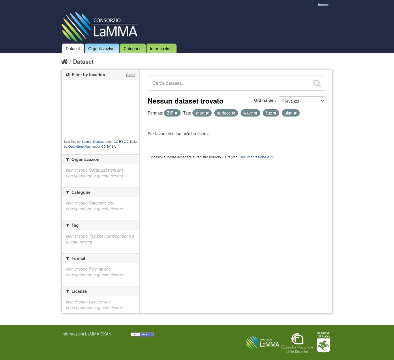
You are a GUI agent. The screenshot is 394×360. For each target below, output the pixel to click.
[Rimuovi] (176, 113)
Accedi (324, 4)
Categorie (133, 48)
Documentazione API (256, 156)
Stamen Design (92, 141)
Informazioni (161, 48)
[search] (317, 83)
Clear (130, 74)
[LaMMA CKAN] (101, 26)
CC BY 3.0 (121, 141)
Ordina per (264, 100)
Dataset (73, 48)
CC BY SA (108, 146)
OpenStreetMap (79, 146)
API (227, 156)
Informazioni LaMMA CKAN (86, 334)
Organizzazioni (101, 48)
